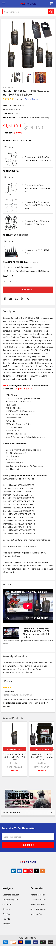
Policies (6, 914)
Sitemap (6, 923)
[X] (22, 298)
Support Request (10, 899)
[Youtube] (25, 871)
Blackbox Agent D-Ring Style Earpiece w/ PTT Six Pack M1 (38, 158)
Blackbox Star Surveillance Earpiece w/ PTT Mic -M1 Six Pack (37, 205)
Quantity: (8, 275)
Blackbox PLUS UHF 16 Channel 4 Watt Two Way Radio (42, 757)
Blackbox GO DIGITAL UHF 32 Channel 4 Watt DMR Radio (14, 757)
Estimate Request (10, 894)
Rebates (6, 909)
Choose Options (14, 749)
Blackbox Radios (38, 904)
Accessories (36, 914)
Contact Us (7, 904)
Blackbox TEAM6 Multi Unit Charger (37, 251)
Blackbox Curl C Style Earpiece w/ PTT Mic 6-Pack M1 (37, 188)
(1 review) (19, 99)
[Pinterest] (27, 298)
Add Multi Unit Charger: (16, 235)
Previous (3, 749)
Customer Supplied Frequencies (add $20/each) (28, 271)
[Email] (10, 298)
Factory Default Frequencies (19, 267)
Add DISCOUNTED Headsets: (17, 140)
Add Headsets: (11, 171)
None (10, 147)
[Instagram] (13, 871)
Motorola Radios (37, 894)
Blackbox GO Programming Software (19, 546)
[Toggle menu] (3, 3)
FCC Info (6, 918)
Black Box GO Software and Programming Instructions (27, 539)
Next (52, 749)
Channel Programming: (20, 262)
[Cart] (52, 4)
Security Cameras (38, 909)
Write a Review (31, 99)
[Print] (16, 298)
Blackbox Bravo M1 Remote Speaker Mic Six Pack (37, 222)
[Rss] (42, 871)
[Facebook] (5, 298)
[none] (28, 45)
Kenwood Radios (38, 899)
